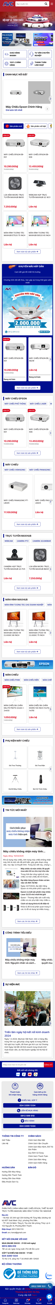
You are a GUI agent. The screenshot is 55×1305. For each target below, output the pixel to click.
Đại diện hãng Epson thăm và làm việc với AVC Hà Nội (35, 881)
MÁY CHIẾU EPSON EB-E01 (14, 155)
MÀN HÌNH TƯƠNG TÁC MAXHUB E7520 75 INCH (14, 234)
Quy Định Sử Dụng (36, 1153)
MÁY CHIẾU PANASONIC (39, 470)
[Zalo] (18, 1074)
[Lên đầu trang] (49, 1265)
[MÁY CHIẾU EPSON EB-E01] (15, 143)
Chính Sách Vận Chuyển (38, 1143)
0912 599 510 (28, 1115)
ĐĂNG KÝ (48, 1065)
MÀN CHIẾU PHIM (12, 680)
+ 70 (39, 92)
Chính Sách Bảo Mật (36, 1140)
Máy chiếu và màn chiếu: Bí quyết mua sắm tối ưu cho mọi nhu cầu (35, 869)
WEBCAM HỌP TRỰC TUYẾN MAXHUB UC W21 (40, 196)
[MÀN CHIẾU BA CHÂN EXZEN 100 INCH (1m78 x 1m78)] (40, 694)
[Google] (36, 1074)
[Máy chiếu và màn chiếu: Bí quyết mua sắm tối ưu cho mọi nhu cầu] (11, 872)
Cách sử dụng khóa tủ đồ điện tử (35, 903)
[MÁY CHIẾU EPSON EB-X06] (40, 143)
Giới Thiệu (6, 1140)
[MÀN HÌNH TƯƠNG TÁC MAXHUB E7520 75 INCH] (15, 221)
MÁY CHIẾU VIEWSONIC (15, 470)
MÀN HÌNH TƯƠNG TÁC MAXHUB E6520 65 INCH (39, 234)
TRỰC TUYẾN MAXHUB (18, 535)
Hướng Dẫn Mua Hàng (11, 1172)
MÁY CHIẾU (11, 464)
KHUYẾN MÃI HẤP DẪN (31, 266)
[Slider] (27, 21)
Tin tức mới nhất (16, 810)
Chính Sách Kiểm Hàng (37, 1163)
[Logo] (8, 4)
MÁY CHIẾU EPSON (16, 398)
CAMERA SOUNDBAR (42, 541)
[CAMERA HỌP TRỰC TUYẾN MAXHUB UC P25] (15, 555)
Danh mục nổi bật (16, 74)
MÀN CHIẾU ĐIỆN (31, 680)
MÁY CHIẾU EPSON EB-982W (39, 359)
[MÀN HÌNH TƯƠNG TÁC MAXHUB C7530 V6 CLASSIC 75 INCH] (40, 619)
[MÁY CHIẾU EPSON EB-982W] (40, 347)
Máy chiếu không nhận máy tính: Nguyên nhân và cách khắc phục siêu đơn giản (26, 851)
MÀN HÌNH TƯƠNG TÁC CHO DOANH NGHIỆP (24, 605)
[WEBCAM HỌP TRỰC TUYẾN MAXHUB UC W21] (40, 183)
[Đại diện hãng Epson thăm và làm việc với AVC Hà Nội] (11, 884)
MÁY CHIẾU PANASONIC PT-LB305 (16, 501)
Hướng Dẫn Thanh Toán (12, 1175)
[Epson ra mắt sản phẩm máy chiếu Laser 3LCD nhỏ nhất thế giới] (11, 896)
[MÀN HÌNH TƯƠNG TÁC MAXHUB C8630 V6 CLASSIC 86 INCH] (15, 619)
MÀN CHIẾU (11, 674)
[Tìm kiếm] (46, 3)
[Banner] (17, 39)
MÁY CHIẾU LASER (38, 404)
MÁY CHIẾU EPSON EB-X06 (39, 155)
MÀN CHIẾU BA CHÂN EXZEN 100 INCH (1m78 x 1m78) (40, 707)
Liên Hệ (5, 1143)
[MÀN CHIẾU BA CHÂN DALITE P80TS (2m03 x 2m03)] (15, 694)
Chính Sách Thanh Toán (38, 1156)
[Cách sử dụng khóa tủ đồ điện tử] (11, 907)
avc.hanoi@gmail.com (17, 1232)
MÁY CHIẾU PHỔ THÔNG (15, 404)
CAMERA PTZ (23, 541)
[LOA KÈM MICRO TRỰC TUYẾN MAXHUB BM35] (15, 183)
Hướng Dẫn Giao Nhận (11, 1178)
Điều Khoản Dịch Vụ (10, 1182)
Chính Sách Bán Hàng (37, 1159)
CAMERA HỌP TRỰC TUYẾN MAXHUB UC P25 (14, 567)
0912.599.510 (9, 1246)
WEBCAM (9, 541)
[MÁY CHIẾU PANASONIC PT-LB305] (18, 486)
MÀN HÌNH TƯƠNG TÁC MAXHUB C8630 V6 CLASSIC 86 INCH (14, 632)
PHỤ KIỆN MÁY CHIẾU (17, 740)
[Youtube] (30, 1074)
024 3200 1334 (27, 1105)
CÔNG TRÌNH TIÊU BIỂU (18, 932)
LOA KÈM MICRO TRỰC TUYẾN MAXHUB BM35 (14, 196)
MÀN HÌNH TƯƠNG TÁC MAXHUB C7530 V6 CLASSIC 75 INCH (39, 632)
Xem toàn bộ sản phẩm (26, 252)
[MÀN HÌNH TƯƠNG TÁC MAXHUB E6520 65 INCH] (40, 221)
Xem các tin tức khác (26, 921)
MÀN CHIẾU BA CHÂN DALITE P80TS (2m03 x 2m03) (14, 707)
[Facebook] (24, 1074)
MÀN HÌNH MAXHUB (16, 599)
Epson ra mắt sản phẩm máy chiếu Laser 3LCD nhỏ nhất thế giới (36, 893)
